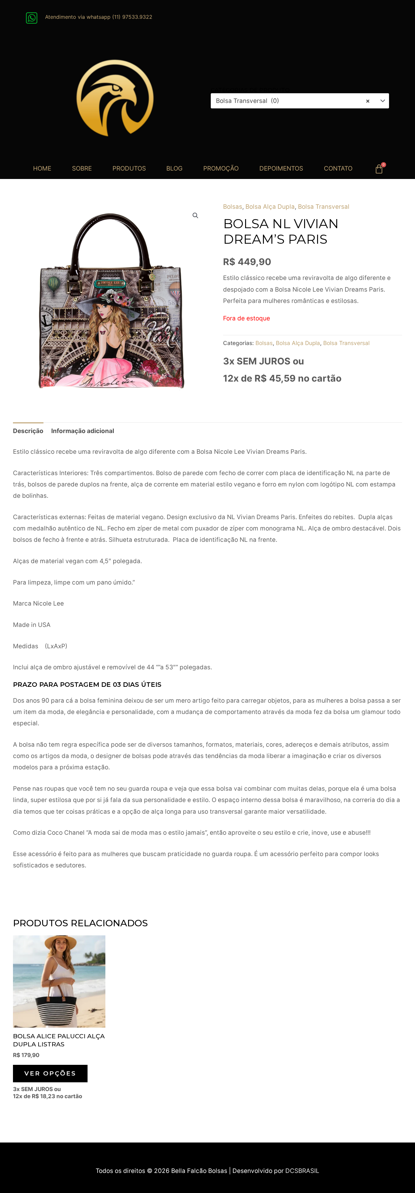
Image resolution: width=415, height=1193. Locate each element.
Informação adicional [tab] (82, 431)
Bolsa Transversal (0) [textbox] (293, 101)
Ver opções (50, 1073)
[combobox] (300, 100)
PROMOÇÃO (221, 168)
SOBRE (82, 168)
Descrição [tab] (28, 431)
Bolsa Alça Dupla (270, 206)
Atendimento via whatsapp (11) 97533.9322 (98, 17)
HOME (42, 168)
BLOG (174, 168)
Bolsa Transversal (324, 206)
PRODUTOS (129, 168)
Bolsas (232, 206)
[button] (195, 215)
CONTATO (338, 168)
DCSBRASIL (302, 1171)
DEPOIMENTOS (281, 168)
